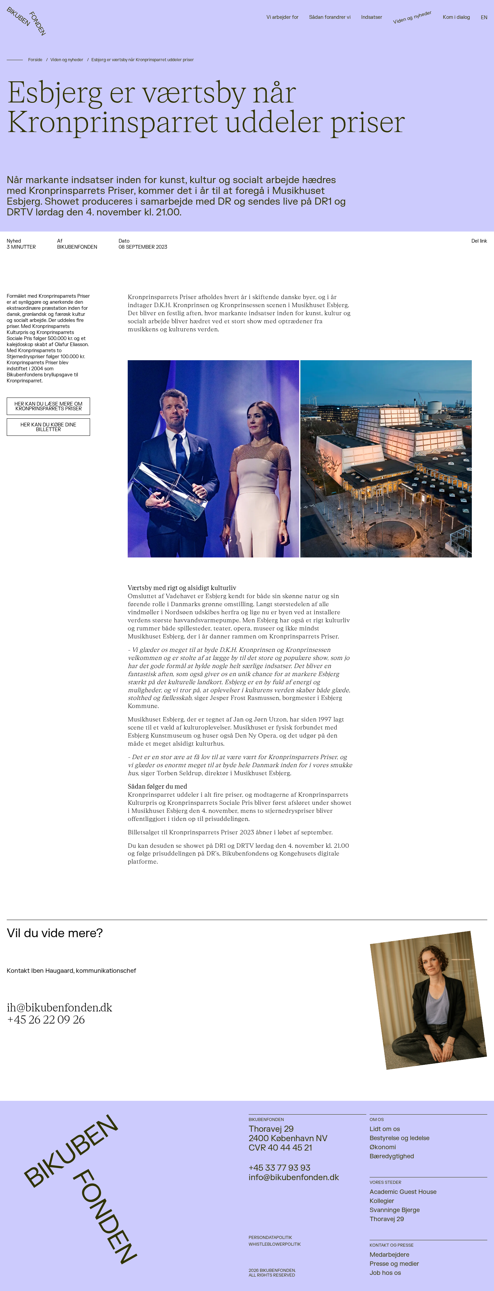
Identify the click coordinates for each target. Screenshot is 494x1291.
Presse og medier (394, 1264)
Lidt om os (385, 1129)
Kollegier (382, 1201)
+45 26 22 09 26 (46, 1020)
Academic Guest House (403, 1192)
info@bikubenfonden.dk (294, 1177)
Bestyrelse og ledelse (399, 1138)
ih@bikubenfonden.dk (59, 1008)
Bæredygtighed (392, 1156)
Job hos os (385, 1273)
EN (484, 17)
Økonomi (383, 1147)
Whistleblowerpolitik (275, 1244)
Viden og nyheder (66, 60)
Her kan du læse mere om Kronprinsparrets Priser (48, 406)
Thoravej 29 (387, 1219)
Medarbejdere (389, 1255)
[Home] (29, 29)
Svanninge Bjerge (395, 1210)
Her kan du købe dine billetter (48, 427)
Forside (35, 60)
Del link (479, 241)
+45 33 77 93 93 (280, 1168)
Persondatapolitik (270, 1237)
